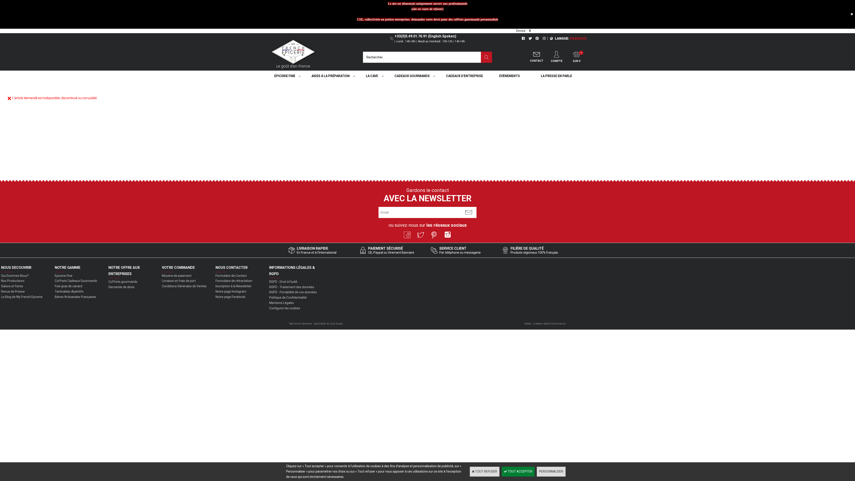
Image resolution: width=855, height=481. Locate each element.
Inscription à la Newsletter (234, 286)
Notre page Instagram (231, 291)
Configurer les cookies (284, 308)
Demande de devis (121, 287)
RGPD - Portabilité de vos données (293, 292)
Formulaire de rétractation (234, 281)
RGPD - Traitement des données (291, 287)
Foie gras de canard (68, 286)
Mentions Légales (281, 303)
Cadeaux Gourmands (412, 76)
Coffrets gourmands (122, 281)
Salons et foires (12, 286)
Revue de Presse (13, 291)
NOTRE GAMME (67, 267)
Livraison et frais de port (179, 281)
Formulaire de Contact (231, 275)
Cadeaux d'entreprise (464, 76)
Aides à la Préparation (330, 76)
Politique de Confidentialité (288, 297)
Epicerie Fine (284, 76)
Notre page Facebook (230, 297)
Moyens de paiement (176, 275)
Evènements (509, 76)
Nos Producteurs (12, 281)
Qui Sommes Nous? (15, 275)
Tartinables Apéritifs (69, 291)
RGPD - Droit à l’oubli (283, 281)
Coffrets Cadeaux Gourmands (76, 281)
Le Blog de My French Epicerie (22, 297)
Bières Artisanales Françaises (75, 297)
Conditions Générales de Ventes (184, 286)
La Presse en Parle (556, 76)
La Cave (372, 76)
